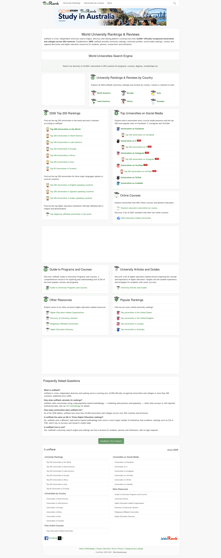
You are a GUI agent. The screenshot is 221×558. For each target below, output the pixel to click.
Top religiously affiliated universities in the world (70, 214)
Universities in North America (57, 499)
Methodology (90, 549)
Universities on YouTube (124, 475)
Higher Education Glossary (61, 329)
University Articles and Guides (134, 288)
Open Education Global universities (136, 218)
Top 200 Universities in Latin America (66, 142)
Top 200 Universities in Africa (62, 155)
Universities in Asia (53, 516)
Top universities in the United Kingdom (137, 318)
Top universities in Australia (132, 329)
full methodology (73, 406)
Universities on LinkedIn (124, 484)
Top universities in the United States (136, 313)
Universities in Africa (54, 512)
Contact (99, 549)
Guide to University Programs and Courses (68, 288)
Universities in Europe (54, 508)
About (81, 549)
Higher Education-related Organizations (67, 313)
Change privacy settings (134, 549)
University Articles (121, 499)
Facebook (53, 538)
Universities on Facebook (124, 462)
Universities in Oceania (55, 521)
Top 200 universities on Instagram (139, 159)
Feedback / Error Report (111, 441)
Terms (114, 549)
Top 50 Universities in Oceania (63, 168)
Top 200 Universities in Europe (63, 149)
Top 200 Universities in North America (66, 136)
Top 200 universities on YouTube (138, 171)
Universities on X (121, 467)
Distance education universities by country (139, 208)
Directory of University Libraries (64, 318)
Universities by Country (94, 3)
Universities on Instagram (124, 471)
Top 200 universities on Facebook (139, 135)
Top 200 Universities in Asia (62, 162)
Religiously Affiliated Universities (64, 324)
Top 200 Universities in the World (58, 462)
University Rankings (71, 3)
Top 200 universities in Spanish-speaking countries (72, 191)
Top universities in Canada (132, 324)
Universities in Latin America (57, 503)
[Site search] (175, 3)
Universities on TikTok (123, 480)
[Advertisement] (63, 89)
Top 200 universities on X (136, 147)
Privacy (121, 549)
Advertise (106, 549)
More (110, 3)
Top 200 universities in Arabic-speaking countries (71, 198)
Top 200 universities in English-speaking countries (71, 185)
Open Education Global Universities (59, 531)
